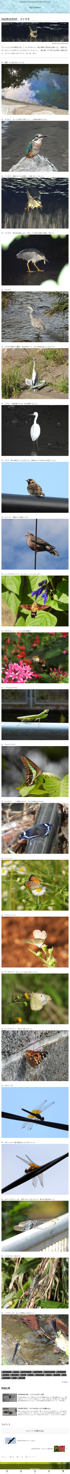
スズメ (14, 1378)
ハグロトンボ (15, 1375)
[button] (64, 726)
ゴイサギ (49, 1375)
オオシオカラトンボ (26, 1372)
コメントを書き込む (35, 1431)
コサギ (64, 1375)
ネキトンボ (6, 1375)
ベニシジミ (57, 1375)
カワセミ (23, 1375)
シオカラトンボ (61, 1372)
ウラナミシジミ (38, 1372)
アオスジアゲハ (7, 1372)
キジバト (31, 1375)
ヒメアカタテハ (40, 1375)
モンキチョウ (6, 1378)
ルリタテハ (22, 1378)
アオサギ (16, 1372)
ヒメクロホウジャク (50, 1372)
